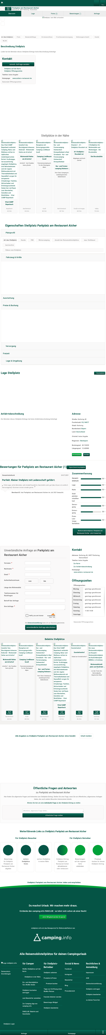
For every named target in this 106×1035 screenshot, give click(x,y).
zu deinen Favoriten (93, 1000)
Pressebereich (70, 991)
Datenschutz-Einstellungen (6, 973)
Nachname (8, 569)
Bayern (83, 429)
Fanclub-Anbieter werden (52, 997)
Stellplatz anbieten (50, 973)
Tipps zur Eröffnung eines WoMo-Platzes (53, 990)
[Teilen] (98, 1032)
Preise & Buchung (10, 305)
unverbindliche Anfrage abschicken (40, 627)
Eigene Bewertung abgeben (77, 467)
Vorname (7, 563)
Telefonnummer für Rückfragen (11, 594)
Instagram (68, 974)
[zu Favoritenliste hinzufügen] (3, 19)
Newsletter (69, 980)
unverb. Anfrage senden (19, 64)
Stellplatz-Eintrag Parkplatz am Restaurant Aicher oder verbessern (62, 864)
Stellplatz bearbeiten (51, 1008)
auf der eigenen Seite (80, 862)
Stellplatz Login (9, 1024)
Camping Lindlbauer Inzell (44, 158)
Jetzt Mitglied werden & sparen (53, 917)
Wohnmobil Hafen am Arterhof (26, 158)
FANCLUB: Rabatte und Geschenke (30, 1013)
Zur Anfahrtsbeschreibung (82, 567)
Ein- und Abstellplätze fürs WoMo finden (30, 984)
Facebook (68, 969)
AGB (87, 978)
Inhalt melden (86, 736)
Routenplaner (100, 373)
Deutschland (80, 432)
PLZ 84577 (85, 422)
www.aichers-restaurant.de (22, 78)
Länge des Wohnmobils (12, 587)
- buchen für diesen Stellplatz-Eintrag (98, 861)
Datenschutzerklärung (35, 623)
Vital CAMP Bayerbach (9, 203)
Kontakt (86, 454)
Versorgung (10, 346)
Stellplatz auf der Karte (12, 69)
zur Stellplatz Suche (2, 9)
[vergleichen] (3, 24)
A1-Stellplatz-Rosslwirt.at (79, 153)
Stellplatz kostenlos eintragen (29, 991)
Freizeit (6, 353)
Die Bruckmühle (96, 156)
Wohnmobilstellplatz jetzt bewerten (90, 532)
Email (6, 574)
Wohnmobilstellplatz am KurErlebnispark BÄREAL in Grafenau (97, 666)
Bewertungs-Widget (51, 1002)
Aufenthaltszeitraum (11, 580)
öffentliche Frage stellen (54, 815)
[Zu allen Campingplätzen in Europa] (53, 942)
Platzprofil (10, 233)
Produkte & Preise (50, 978)
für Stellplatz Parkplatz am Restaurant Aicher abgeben (8, 864)
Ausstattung (8, 298)
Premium (101, 137)
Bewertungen (75, 14)
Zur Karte (76, 563)
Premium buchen (51, 984)
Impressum (90, 973)
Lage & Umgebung (13, 361)
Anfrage (97, 14)
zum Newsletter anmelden (31, 998)
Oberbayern (84, 441)
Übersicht (11, 14)
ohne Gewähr (70, 736)
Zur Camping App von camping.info (29, 1005)
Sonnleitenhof (79, 652)
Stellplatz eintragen (93, 989)
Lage (33, 14)
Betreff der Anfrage (11, 601)
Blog (66, 985)
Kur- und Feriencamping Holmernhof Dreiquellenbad (62, 167)
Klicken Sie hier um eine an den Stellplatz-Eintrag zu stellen (54, 803)
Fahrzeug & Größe (13, 257)
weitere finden (26, 861)
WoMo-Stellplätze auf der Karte (31, 970)
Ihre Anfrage (9, 606)
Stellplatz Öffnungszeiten (13, 71)
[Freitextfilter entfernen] (96, 3)
